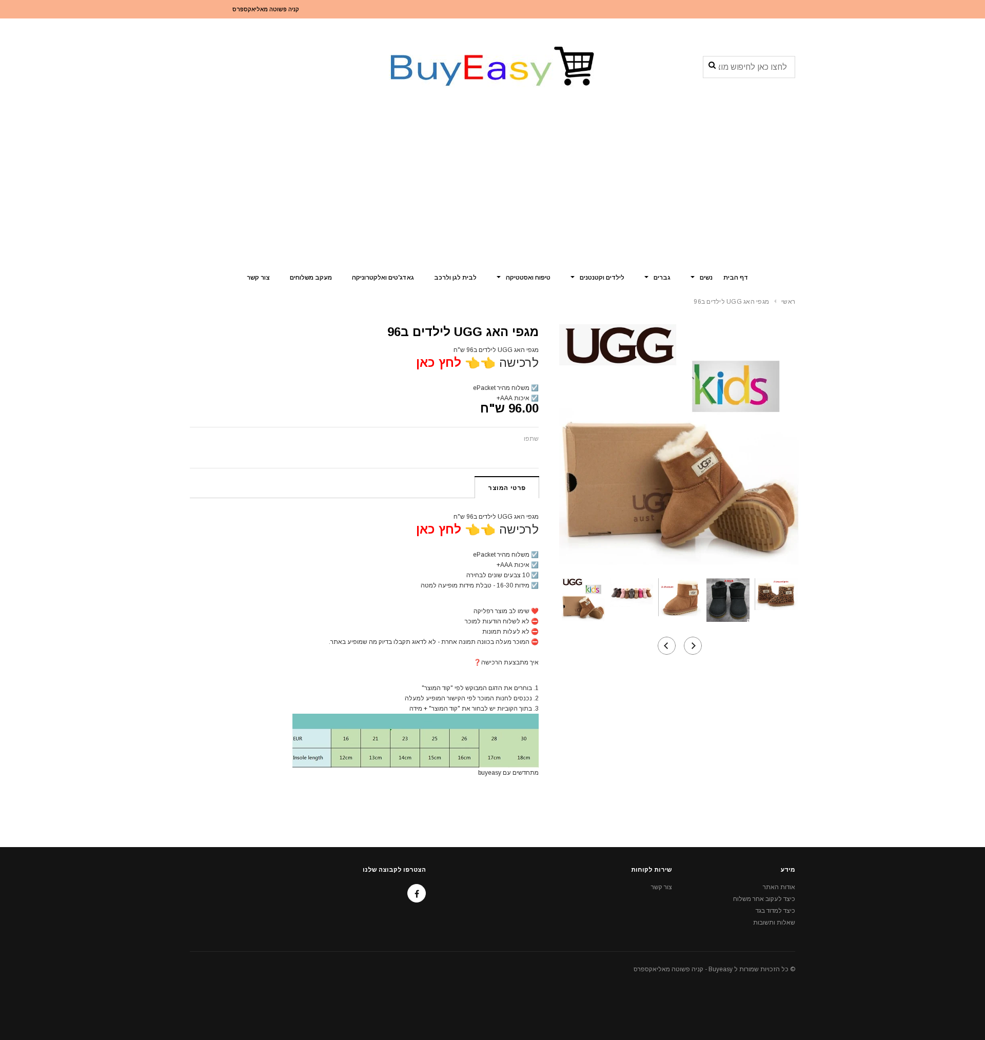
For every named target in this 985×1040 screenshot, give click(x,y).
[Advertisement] (492, 187)
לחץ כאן (438, 362)
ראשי (788, 301)
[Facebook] (416, 893)
